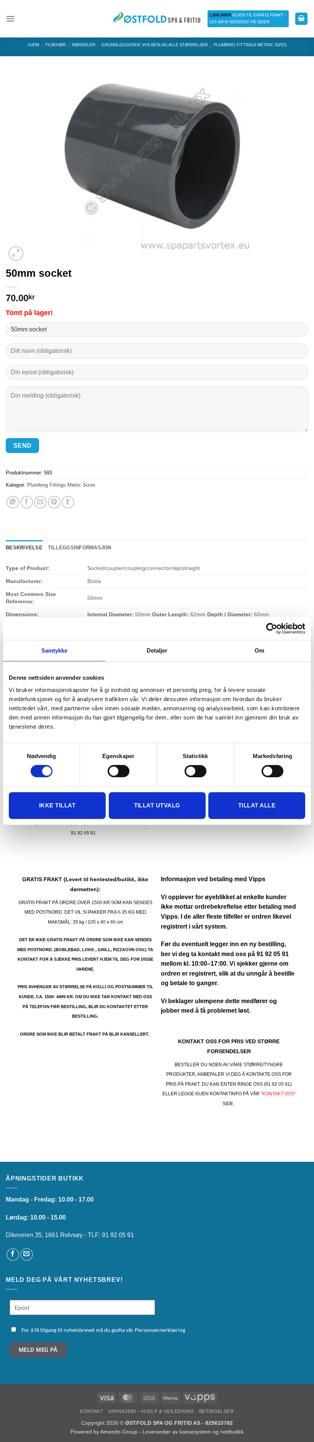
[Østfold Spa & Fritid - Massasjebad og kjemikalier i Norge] (157, 18)
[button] (10, 18)
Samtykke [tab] (54, 650)
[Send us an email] (26, 1254)
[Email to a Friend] (40, 502)
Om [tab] (259, 650)
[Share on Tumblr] (68, 502)
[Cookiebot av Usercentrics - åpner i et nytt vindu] (271, 628)
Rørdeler (83, 44)
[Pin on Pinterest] (54, 502)
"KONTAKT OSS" (278, 1093)
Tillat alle (256, 805)
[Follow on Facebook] (13, 1254)
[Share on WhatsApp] (13, 502)
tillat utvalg (157, 805)
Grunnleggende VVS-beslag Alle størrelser (154, 44)
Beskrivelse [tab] (24, 547)
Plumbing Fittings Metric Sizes (250, 44)
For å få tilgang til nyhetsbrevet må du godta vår (103, 1330)
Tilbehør (55, 44)
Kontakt (91, 1411)
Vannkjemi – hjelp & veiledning (151, 1411)
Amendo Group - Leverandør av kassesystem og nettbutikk (172, 1432)
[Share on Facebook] (26, 502)
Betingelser (216, 1411)
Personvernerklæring (160, 1330)
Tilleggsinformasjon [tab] (79, 547)
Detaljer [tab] (157, 650)
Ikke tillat (57, 805)
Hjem (33, 44)
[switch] (118, 771)
